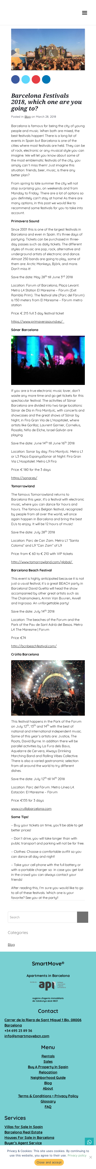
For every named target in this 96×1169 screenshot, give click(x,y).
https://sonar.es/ (24, 478)
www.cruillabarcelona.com (31, 808)
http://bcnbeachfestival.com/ (34, 646)
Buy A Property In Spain (48, 1067)
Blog (28, 116)
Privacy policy (77, 1155)
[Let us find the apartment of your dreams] (24, 12)
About (48, 1088)
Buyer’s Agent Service (23, 1143)
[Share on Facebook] (15, 79)
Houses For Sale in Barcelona (29, 1137)
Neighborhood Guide (48, 1077)
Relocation (48, 1072)
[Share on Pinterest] (36, 79)
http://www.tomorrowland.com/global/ (42, 562)
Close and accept (49, 1162)
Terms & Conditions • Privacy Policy (48, 1096)
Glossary (48, 1101)
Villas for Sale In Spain (23, 1126)
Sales (48, 1061)
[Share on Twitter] (25, 79)
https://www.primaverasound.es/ (37, 321)
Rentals (48, 1056)
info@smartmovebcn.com (26, 1036)
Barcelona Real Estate (23, 1132)
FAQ (48, 1106)
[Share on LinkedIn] (46, 79)
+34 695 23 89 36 (18, 1030)
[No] (90, 1157)
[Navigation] (85, 12)
